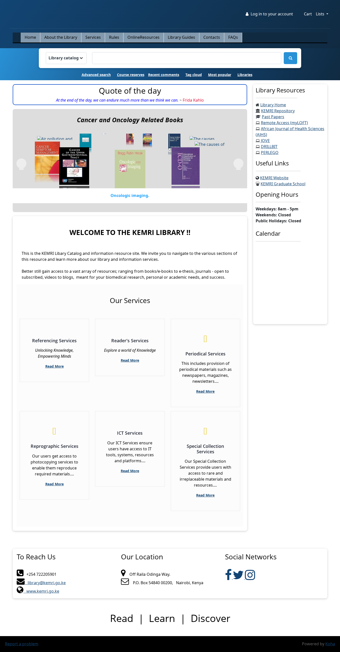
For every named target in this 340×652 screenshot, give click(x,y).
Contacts (211, 37)
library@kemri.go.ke (45, 583)
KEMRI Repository (278, 111)
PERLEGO (270, 153)
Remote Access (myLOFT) (284, 123)
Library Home (273, 105)
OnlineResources (143, 37)
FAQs (233, 37)
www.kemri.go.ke (41, 591)
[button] (308, 14)
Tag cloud (193, 74)
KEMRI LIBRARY (22, 8)
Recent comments (163, 74)
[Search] (290, 58)
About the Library (60, 37)
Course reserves (130, 74)
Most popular (219, 74)
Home (30, 37)
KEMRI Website (274, 178)
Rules (114, 37)
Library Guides (181, 37)
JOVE (265, 141)
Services (93, 37)
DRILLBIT (269, 147)
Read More (54, 366)
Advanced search (96, 74)
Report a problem (21, 644)
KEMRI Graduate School (283, 184)
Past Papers (273, 117)
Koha (330, 644)
